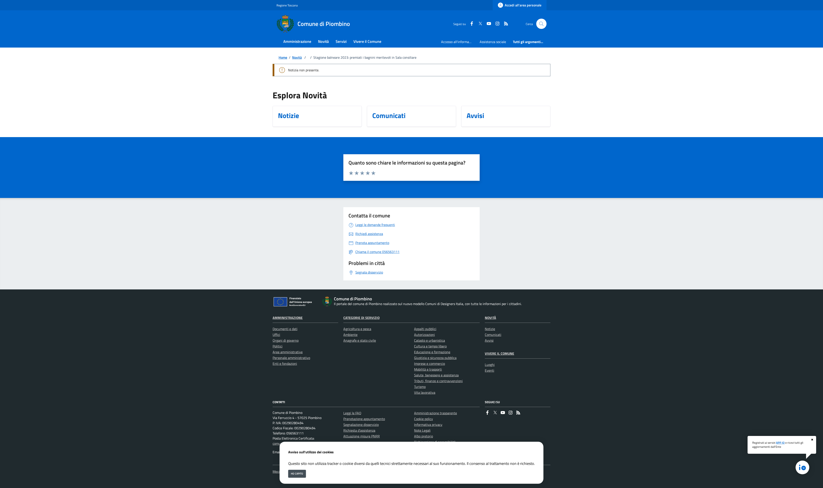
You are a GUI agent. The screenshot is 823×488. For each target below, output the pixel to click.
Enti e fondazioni (285, 363)
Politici (277, 346)
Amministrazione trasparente (435, 413)
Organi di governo (286, 340)
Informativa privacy (428, 424)
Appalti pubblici (425, 328)
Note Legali (422, 430)
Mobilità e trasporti (428, 369)
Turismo (420, 386)
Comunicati (493, 334)
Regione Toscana (287, 5)
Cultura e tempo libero (430, 346)
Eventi (489, 370)
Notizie (490, 328)
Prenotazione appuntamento (364, 418)
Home (283, 57)
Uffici (276, 334)
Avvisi (489, 340)
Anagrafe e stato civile (359, 340)
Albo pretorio (423, 436)
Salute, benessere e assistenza (436, 375)
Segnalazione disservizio (361, 424)
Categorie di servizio (361, 317)
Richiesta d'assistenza (359, 430)
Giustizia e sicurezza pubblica (435, 357)
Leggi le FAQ (352, 413)
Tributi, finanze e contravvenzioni (438, 380)
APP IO (780, 442)
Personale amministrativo (291, 357)
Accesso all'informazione (458, 41)
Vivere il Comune (499, 353)
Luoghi (490, 364)
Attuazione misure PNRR (361, 436)
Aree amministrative (288, 352)
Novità (297, 57)
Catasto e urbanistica (429, 340)
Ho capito (297, 474)
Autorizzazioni (424, 334)
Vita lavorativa (424, 392)
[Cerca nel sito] (541, 24)
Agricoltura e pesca (357, 328)
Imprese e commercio (429, 363)
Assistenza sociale (493, 41)
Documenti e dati (285, 328)
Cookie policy (423, 418)
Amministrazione (288, 317)
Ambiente (350, 334)
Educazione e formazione (432, 352)
